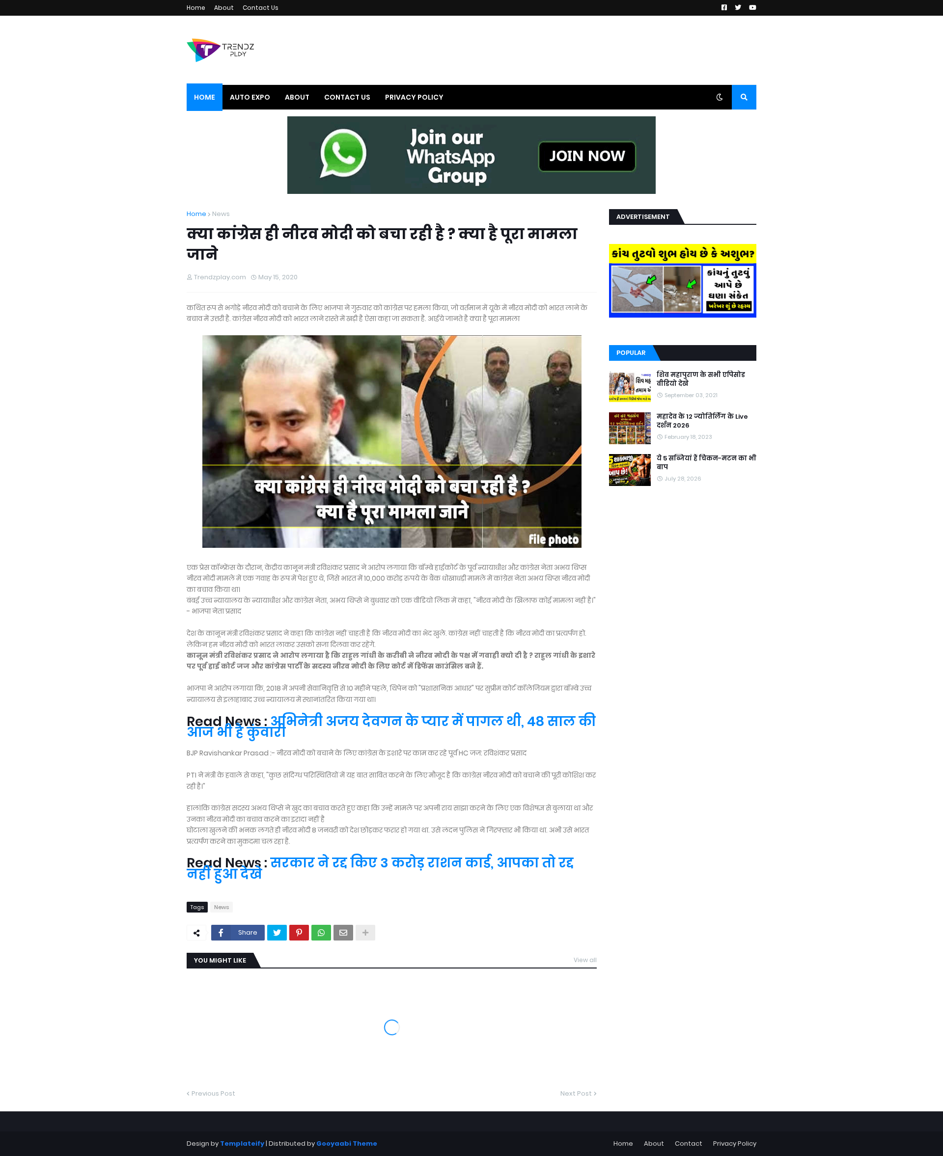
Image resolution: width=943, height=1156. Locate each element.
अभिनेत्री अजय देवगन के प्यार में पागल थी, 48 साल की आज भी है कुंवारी (391, 726)
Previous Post (213, 1093)
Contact (688, 1143)
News (221, 213)
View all (585, 960)
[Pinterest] (299, 933)
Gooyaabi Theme (346, 1143)
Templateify (242, 1143)
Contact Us (260, 7)
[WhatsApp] (321, 933)
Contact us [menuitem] (347, 97)
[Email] (343, 933)
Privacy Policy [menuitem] (414, 97)
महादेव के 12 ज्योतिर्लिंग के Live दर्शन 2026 (702, 421)
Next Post (576, 1093)
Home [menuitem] (204, 97)
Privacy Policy (734, 1143)
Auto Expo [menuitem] (250, 97)
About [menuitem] (297, 97)
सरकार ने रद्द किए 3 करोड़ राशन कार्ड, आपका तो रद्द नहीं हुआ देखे (380, 868)
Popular (630, 352)
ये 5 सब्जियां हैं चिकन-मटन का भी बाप (706, 463)
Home (196, 7)
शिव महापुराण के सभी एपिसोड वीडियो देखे (701, 379)
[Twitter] (277, 933)
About (224, 7)
